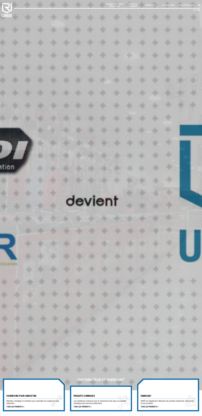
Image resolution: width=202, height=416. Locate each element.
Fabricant (150, 5)
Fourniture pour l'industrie (21, 395)
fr (198, 10)
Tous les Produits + (15, 407)
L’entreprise (168, 5)
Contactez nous (186, 5)
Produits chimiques (132, 5)
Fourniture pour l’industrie (114, 5)
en (195, 10)
